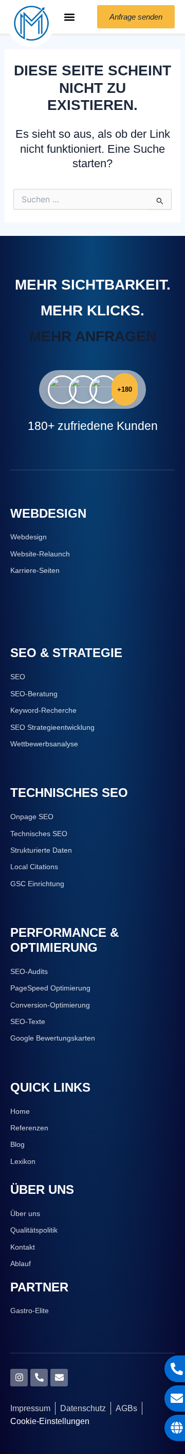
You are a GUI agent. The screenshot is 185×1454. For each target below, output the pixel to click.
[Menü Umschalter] (69, 17)
